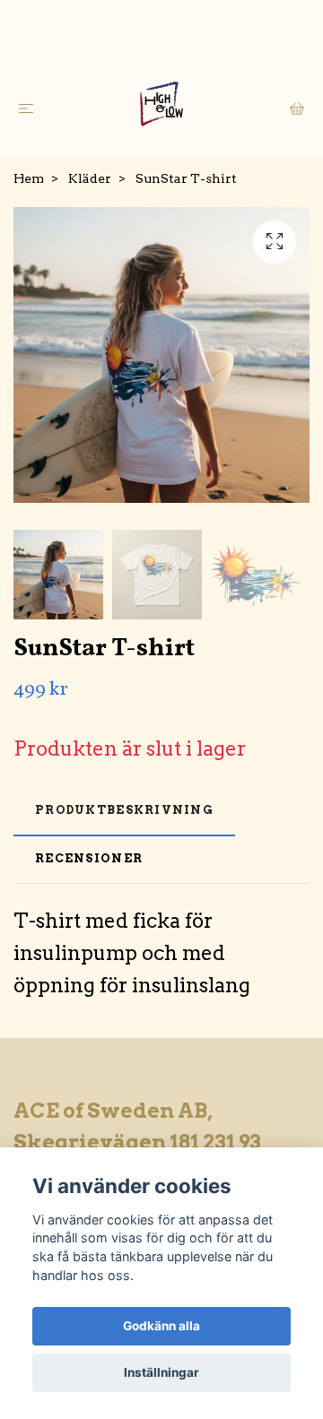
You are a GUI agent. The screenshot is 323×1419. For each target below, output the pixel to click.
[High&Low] (162, 104)
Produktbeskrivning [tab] (124, 810)
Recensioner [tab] (89, 858)
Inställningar (161, 1372)
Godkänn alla (161, 1326)
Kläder (89, 178)
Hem (28, 178)
